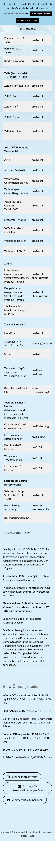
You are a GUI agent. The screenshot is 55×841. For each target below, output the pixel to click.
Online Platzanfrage (24, 776)
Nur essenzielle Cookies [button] (28, 20)
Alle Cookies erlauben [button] (41, 14)
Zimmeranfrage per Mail (27, 800)
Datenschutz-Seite (12, 13)
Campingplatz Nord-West (27, 831)
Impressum (47, 831)
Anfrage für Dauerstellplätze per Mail (27, 788)
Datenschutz (27, 835)
